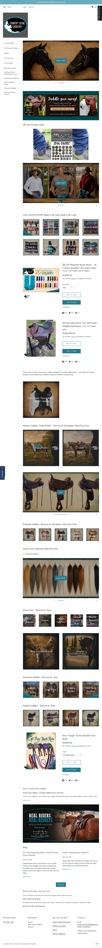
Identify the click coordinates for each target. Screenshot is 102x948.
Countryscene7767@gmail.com (87, 924)
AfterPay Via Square (59, 926)
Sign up (31, 7)
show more (26, 800)
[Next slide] (67, 83)
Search (30, 922)
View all (60, 884)
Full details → (66, 307)
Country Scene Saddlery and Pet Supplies (24, 944)
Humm (54, 930)
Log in (25, 7)
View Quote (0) (99, 13)
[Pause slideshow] (96, 83)
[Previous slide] (54, 83)
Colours (64, 752)
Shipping (73, 278)
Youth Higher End (61, 492)
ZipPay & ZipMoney (58, 934)
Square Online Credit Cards (61, 922)
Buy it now (71, 302)
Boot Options (65, 284)
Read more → (27, 876)
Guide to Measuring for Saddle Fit (75, 852)
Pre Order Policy (8, 922)
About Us (31, 927)
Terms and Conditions (35, 924)
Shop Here (60, 60)
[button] (2, 474)
